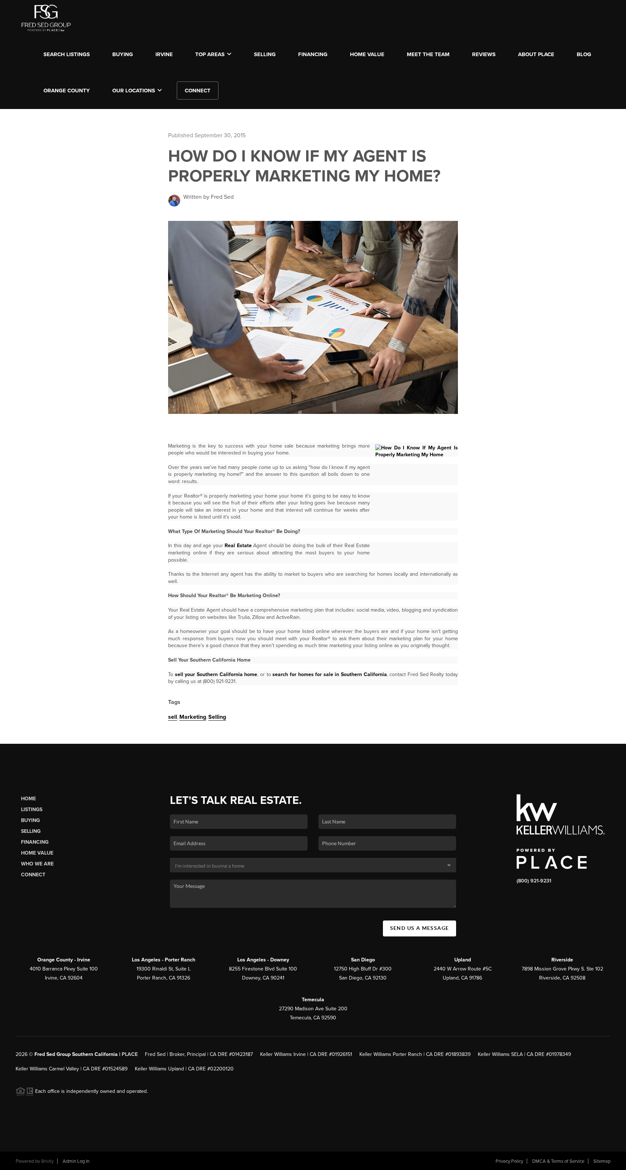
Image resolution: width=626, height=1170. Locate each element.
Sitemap (601, 1161)
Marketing (192, 717)
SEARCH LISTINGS (66, 54)
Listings (31, 809)
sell (172, 717)
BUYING (122, 54)
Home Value (367, 54)
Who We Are (37, 864)
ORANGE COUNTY (66, 90)
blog (584, 54)
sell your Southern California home (216, 674)
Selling (217, 717)
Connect (33, 875)
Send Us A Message (419, 928)
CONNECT (197, 90)
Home (28, 799)
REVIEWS (484, 54)
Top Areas (210, 54)
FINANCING (312, 54)
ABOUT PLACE (536, 54)
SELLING (265, 54)
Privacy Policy (509, 1161)
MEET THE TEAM (428, 54)
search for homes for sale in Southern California (329, 674)
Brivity (47, 1161)
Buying (30, 820)
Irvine (164, 54)
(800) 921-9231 (534, 881)
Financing (35, 842)
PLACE (130, 1054)
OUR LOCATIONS (133, 90)
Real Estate (238, 545)
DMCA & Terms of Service (558, 1161)
